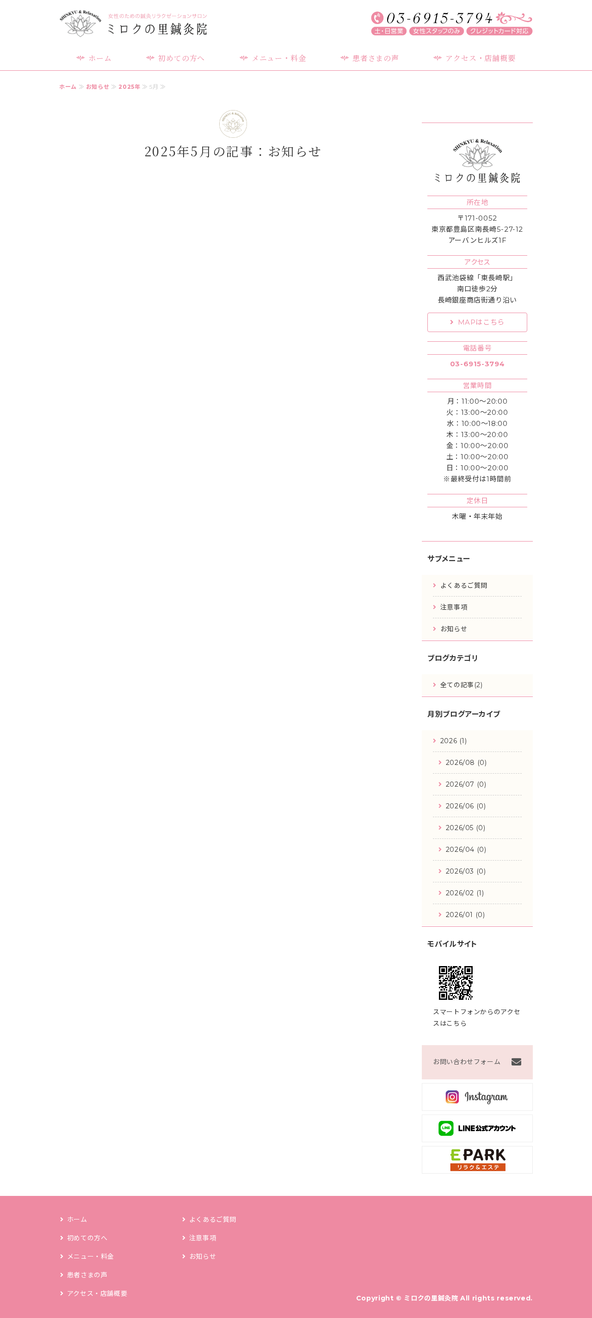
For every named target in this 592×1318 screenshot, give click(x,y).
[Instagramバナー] (477, 1103)
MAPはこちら (481, 322)
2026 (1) (453, 741)
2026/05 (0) (466, 828)
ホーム (99, 58)
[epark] (477, 1166)
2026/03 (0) (466, 871)
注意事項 (454, 607)
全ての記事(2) (461, 685)
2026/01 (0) (465, 915)
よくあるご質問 (463, 585)
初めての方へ (181, 58)
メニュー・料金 (279, 58)
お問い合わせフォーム (466, 1062)
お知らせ (98, 86)
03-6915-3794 (477, 363)
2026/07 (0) (466, 784)
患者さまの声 (375, 58)
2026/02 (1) (465, 893)
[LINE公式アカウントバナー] (477, 1135)
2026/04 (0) (466, 849)
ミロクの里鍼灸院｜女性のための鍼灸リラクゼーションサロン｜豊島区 (133, 23)
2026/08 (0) (466, 762)
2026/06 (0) (466, 806)
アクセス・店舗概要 (480, 58)
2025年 (129, 86)
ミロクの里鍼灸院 (431, 1298)
